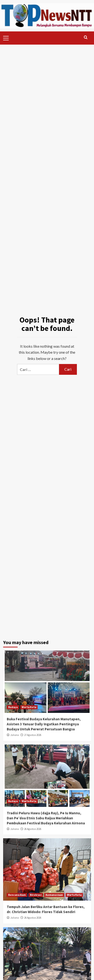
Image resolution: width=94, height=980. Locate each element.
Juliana (14, 735)
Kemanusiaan (54, 895)
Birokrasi (35, 895)
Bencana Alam (17, 895)
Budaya (13, 707)
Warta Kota (29, 707)
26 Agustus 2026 (32, 829)
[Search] (86, 37)
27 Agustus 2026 (32, 735)
